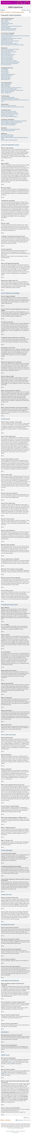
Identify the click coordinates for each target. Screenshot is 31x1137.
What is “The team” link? (6, 92)
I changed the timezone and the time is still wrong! (11, 38)
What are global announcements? (8, 74)
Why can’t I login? (4, 24)
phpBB (24, 354)
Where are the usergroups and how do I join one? (11, 87)
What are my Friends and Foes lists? (8, 105)
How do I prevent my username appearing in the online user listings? (15, 35)
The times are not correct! (6, 37)
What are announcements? (6, 75)
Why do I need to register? (6, 19)
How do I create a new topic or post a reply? (10, 49)
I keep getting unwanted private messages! (10, 98)
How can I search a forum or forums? (8, 111)
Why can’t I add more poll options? (8, 54)
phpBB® (11, 1131)
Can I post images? (5, 73)
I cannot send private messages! (7, 97)
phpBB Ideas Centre (5, 1073)
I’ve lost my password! (5, 27)
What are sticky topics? (5, 76)
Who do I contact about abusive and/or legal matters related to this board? (14, 138)
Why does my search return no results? (9, 112)
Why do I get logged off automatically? (9, 28)
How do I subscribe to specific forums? (9, 123)
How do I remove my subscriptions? (8, 124)
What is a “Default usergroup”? (7, 91)
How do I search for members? (7, 115)
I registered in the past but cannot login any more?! (11, 26)
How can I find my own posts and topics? (9, 116)
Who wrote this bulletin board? (7, 134)
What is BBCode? (4, 69)
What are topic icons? (5, 79)
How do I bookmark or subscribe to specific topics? (11, 122)
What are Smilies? (5, 71)
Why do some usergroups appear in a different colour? (12, 90)
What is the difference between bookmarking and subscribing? (14, 120)
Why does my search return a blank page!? (10, 113)
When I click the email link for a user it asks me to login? (12, 44)
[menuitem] (3, 10)
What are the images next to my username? (10, 41)
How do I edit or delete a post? (7, 50)
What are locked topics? (6, 78)
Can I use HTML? (4, 70)
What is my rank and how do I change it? (9, 43)
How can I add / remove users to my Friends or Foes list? (12, 106)
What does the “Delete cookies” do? (8, 30)
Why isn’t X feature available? (7, 136)
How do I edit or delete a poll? (7, 55)
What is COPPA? (4, 21)
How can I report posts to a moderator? (9, 60)
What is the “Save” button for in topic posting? (10, 62)
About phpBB (11, 1063)
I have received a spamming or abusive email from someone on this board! (15, 100)
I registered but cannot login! (7, 23)
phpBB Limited (8, 1060)
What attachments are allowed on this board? (10, 129)
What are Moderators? (5, 85)
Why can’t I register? (5, 22)
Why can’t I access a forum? (6, 57)
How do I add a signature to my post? (8, 51)
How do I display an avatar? (6, 42)
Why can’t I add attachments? (7, 58)
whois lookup (10, 1088)
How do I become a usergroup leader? (9, 89)
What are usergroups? (5, 86)
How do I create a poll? (6, 53)
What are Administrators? (6, 83)
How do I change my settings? (7, 34)
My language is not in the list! (7, 39)
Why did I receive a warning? (7, 59)
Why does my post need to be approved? (9, 63)
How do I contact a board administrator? (9, 140)
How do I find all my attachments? (8, 130)
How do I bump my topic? (6, 64)
